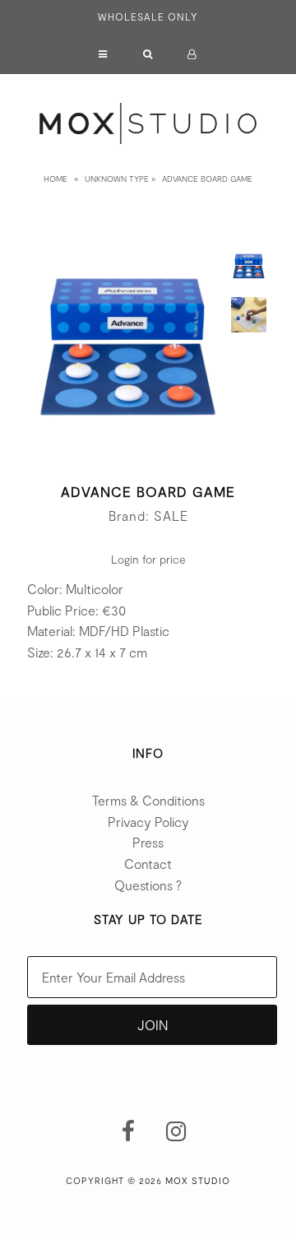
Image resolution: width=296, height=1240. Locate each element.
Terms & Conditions (148, 800)
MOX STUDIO (197, 1180)
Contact (148, 863)
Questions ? (148, 885)
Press (148, 842)
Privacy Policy (148, 821)
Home (55, 178)
